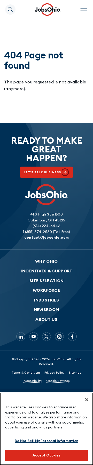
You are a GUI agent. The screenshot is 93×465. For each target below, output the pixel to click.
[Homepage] (47, 9)
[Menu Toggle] (84, 9)
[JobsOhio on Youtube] (33, 336)
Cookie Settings (57, 381)
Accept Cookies (47, 455)
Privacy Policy (54, 372)
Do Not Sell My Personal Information (46, 441)
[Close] (86, 399)
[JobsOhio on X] (46, 336)
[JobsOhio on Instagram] (59, 336)
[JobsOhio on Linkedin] (20, 336)
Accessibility (33, 381)
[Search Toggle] (10, 9)
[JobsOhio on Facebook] (72, 336)
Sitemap (75, 372)
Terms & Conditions (26, 372)
